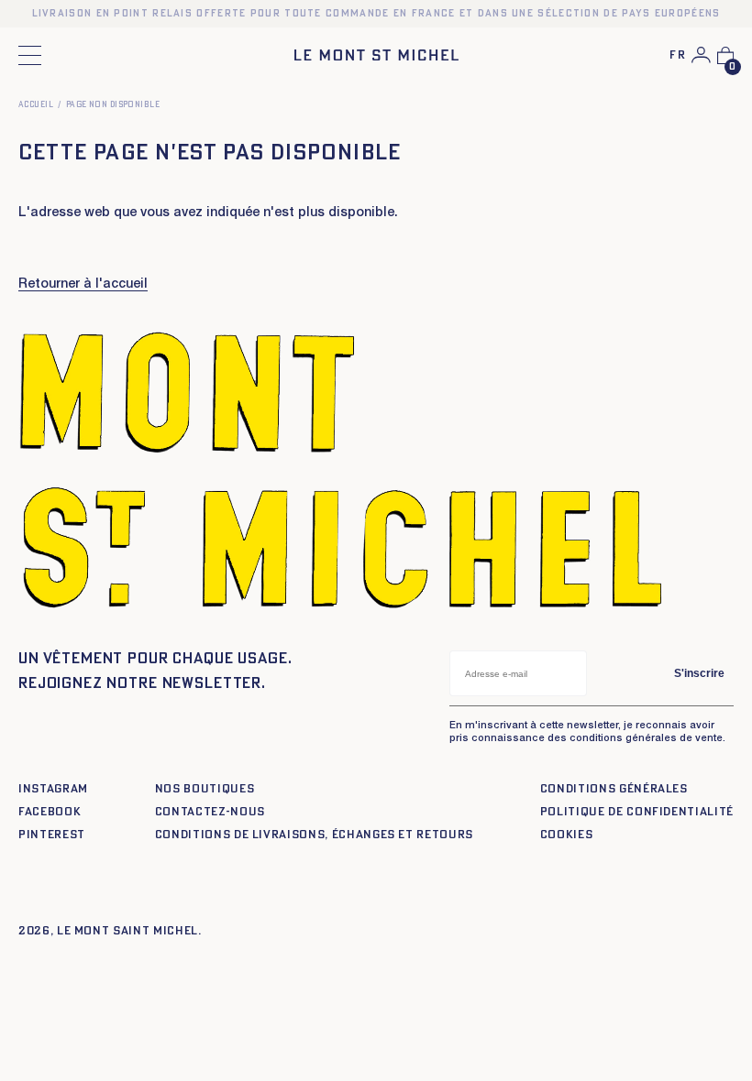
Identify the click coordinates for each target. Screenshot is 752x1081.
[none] (677, 56)
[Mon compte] (701, 55)
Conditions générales (614, 789)
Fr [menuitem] (677, 55)
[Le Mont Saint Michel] (376, 55)
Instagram (53, 789)
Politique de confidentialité (637, 812)
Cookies (566, 835)
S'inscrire (699, 673)
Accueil (35, 105)
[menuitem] (677, 56)
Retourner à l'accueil (83, 284)
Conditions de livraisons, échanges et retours (314, 835)
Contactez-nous (210, 812)
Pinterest (51, 835)
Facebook (49, 812)
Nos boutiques (204, 789)
